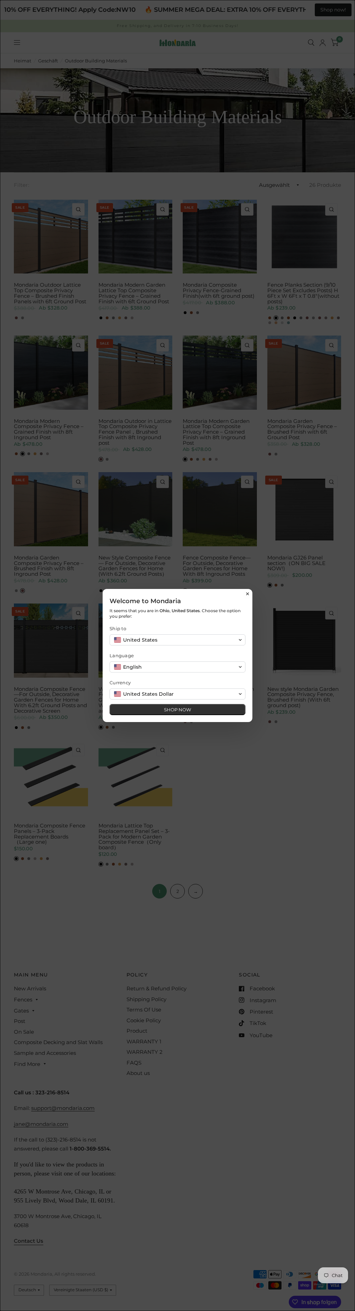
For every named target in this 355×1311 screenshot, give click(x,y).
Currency (120, 682)
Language (122, 655)
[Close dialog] (247, 593)
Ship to (118, 628)
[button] (177, 639)
